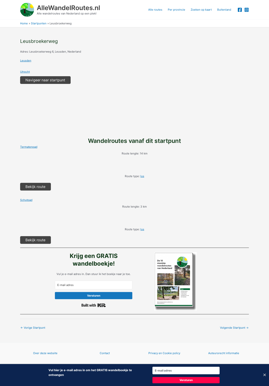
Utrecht (25, 71)
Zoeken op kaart (201, 9)
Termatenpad (28, 147)
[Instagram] (246, 10)
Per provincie (176, 9)
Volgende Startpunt (234, 327)
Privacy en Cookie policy (164, 353)
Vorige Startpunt (32, 327)
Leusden (25, 60)
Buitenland (224, 9)
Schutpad (26, 200)
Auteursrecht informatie (223, 353)
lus (142, 176)
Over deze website (45, 353)
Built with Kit (93, 305)
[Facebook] (240, 10)
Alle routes (155, 9)
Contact (105, 353)
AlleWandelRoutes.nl (68, 8)
